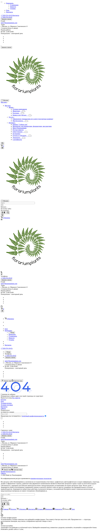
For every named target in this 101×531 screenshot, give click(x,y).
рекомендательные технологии (41, 478)
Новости (13, 7)
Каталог (3, 399)
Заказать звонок (6, 19)
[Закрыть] (2, 311)
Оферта (3, 408)
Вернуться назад (6, 398)
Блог (2, 401)
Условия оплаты (6, 403)
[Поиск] (2, 143)
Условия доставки (7, 405)
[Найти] (8, 212)
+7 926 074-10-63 (10, 15)
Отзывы (13, 8)
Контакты (4, 407)
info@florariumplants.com (9, 23)
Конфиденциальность (8, 471)
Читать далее (87, 485)
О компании (14, 5)
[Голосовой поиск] (3, 212)
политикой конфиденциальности (33, 416)
